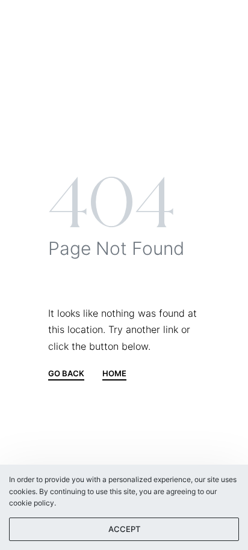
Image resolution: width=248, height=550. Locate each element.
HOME (114, 374)
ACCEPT (124, 529)
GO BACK (66, 374)
